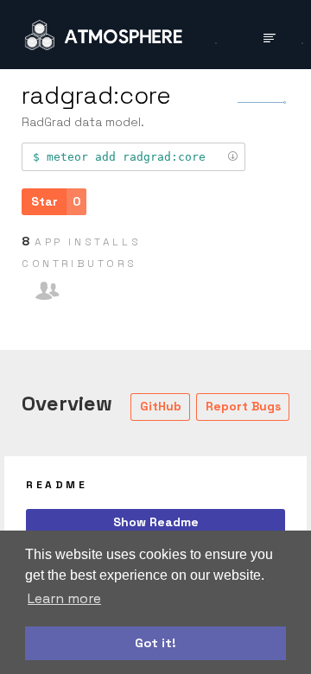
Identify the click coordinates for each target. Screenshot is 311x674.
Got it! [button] (155, 643)
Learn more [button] (64, 598)
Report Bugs (243, 406)
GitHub (160, 406)
